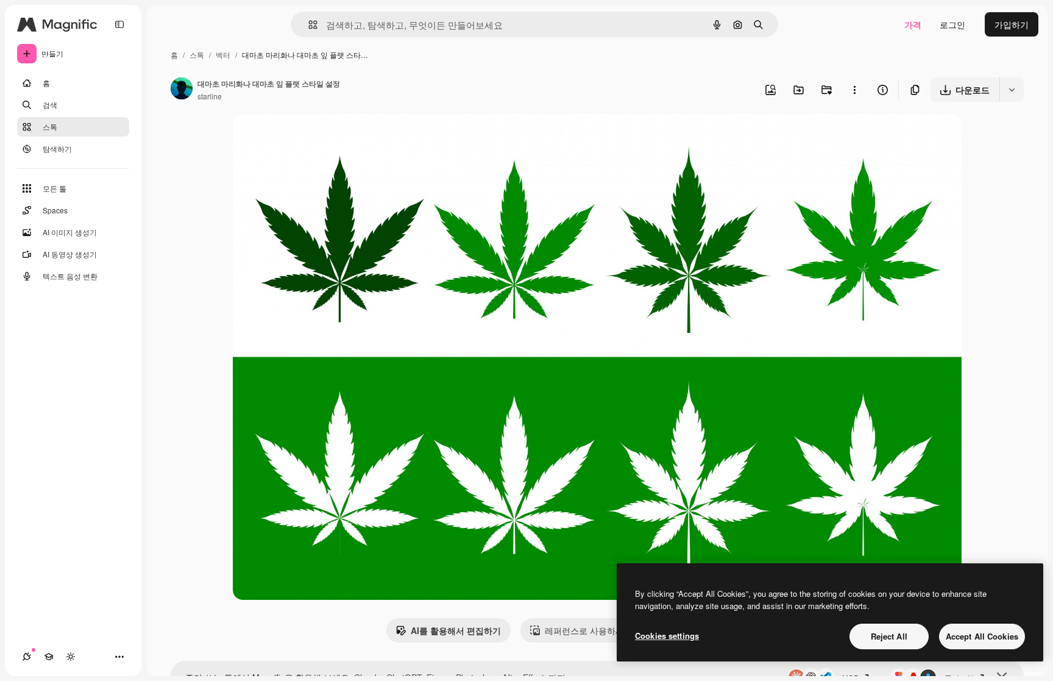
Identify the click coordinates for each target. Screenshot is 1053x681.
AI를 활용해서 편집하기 (456, 630)
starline (209, 96)
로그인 (952, 24)
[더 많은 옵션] (854, 89)
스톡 (197, 54)
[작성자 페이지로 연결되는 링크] (182, 89)
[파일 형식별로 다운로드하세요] (1011, 89)
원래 (303, 137)
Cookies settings (667, 635)
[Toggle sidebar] (119, 24)
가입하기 (1011, 24)
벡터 (223, 54)
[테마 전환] (70, 656)
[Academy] (48, 656)
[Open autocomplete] (308, 24)
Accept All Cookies (982, 636)
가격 (912, 24)
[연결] (27, 656)
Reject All (889, 636)
